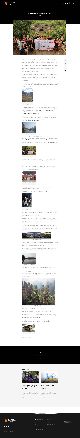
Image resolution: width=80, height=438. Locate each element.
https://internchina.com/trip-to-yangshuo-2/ (33, 120)
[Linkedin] (65, 67)
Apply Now (50, 335)
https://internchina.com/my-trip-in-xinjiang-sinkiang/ (48, 310)
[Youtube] (13, 426)
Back (15, 59)
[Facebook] (65, 60)
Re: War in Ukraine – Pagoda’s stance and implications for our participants (48, 387)
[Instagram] (10, 426)
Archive (40, 15)
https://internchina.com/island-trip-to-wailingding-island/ (36, 139)
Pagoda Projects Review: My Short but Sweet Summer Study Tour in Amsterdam (30, 387)
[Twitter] (65, 63)
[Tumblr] (65, 70)
